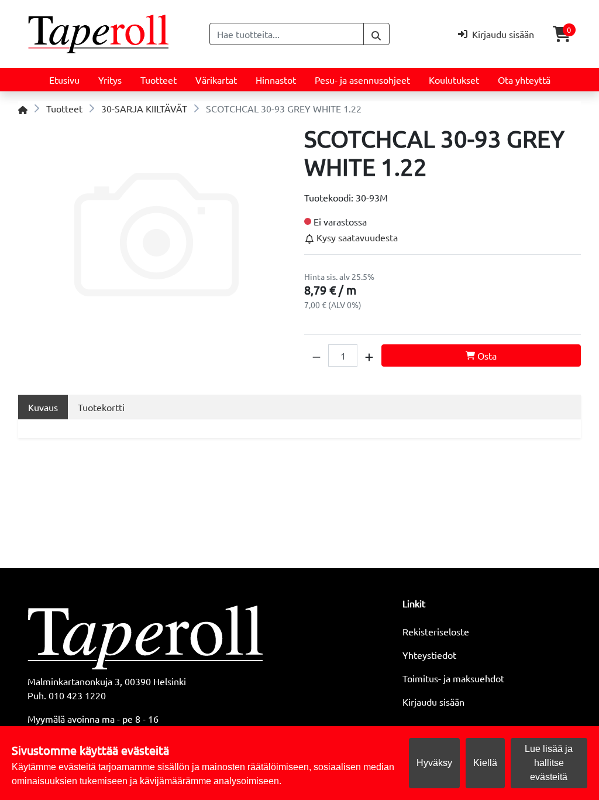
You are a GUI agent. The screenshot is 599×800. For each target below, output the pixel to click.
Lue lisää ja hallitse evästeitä (549, 763)
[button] (316, 355)
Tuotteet (158, 80)
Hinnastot (276, 80)
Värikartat (216, 80)
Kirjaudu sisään (433, 701)
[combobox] (286, 34)
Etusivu (64, 80)
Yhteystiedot (429, 655)
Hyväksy (434, 763)
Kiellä (485, 763)
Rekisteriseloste (435, 631)
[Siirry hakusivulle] (376, 34)
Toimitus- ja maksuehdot (453, 678)
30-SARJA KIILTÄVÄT (144, 108)
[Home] (22, 108)
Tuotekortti (101, 407)
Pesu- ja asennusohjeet (362, 80)
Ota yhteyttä (524, 80)
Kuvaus (43, 407)
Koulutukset (454, 80)
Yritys (110, 80)
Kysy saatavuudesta (356, 237)
